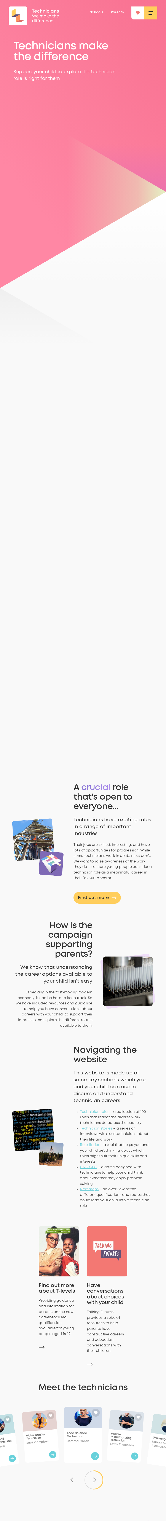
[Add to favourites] (8, 1420)
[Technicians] (18, 15)
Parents (117, 12)
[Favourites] (137, 12)
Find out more (93, 898)
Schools (96, 12)
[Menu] (150, 12)
